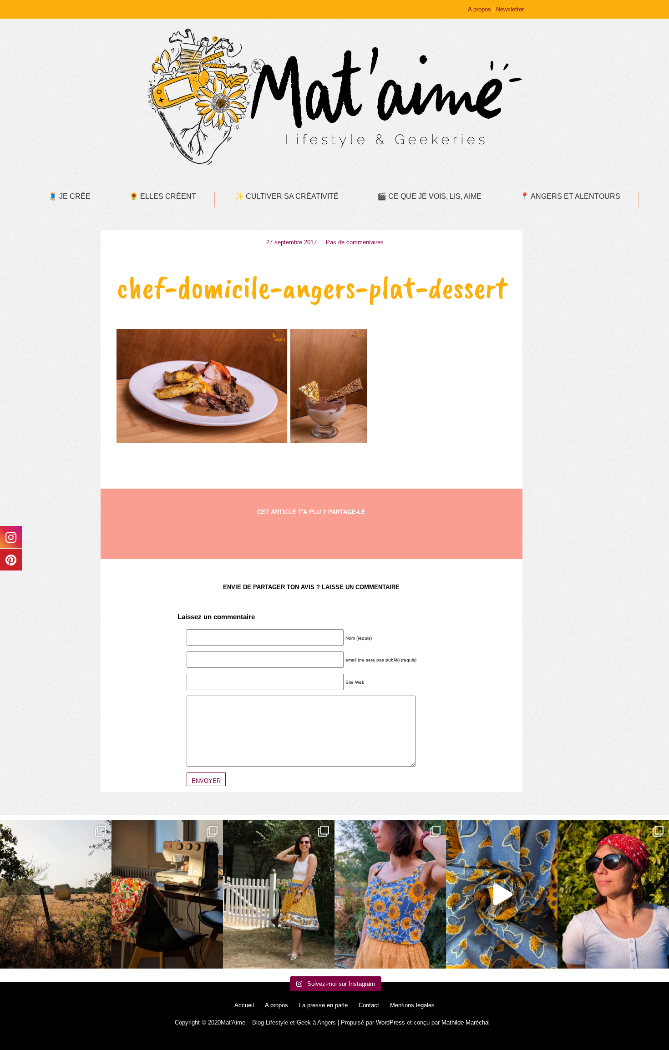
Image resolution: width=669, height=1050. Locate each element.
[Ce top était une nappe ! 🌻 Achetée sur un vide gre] (390, 894)
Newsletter (510, 9)
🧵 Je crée (69, 196)
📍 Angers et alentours (570, 196)
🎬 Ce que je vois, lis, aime (429, 196)
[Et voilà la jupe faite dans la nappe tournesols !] (278, 894)
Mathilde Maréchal (465, 1022)
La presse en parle (323, 1005)
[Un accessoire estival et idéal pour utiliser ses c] (613, 894)
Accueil (244, 1005)
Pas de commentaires (355, 242)
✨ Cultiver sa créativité (287, 196)
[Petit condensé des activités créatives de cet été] (167, 894)
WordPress (390, 1022)
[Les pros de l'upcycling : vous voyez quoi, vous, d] (502, 894)
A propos (479, 9)
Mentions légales (412, 1005)
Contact (369, 1005)
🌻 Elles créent (162, 196)
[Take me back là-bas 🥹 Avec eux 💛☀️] (56, 894)
